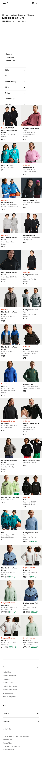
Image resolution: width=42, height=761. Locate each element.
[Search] (33, 3)
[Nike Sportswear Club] (31, 188)
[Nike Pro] (31, 334)
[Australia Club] (31, 371)
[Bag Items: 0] (37, 3)
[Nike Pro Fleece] (31, 152)
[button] (15, 70)
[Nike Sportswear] (10, 188)
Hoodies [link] (31, 15)
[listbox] (22, 21)
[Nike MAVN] (10, 408)
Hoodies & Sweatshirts (18, 15)
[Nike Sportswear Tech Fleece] (31, 260)
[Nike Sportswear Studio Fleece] (31, 115)
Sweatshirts (10, 61)
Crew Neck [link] (10, 57)
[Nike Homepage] (6, 3)
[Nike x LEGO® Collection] (31, 448)
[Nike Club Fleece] (10, 152)
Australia (8, 729)
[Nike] (31, 485)
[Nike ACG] (31, 555)
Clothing (5, 15)
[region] (21, 92)
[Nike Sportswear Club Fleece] (10, 115)
